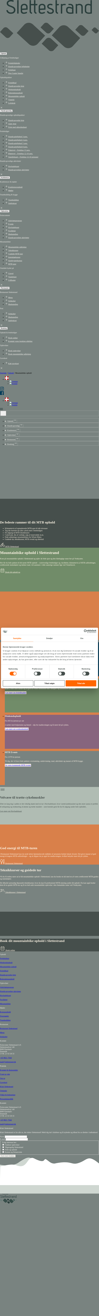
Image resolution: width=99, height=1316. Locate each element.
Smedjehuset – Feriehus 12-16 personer (23, 157)
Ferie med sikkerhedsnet (17, 127)
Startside (3, 373)
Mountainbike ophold (16, 96)
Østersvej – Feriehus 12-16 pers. (20, 154)
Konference (5, 177)
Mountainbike (5, 1004)
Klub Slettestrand (6, 1087)
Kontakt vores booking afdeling (20, 341)
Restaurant (5, 288)
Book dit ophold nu (12, 572)
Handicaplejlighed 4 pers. (18, 140)
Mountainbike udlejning (17, 247)
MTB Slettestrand (12, 547)
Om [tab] (81, 638)
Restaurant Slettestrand (14, 863)
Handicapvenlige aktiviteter (18, 170)
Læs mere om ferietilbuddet (15, 693)
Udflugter (12, 280)
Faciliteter (12, 231)
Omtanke (3, 1091)
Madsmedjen (13, 234)
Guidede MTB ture (15, 254)
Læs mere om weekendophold (16, 729)
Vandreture (12, 277)
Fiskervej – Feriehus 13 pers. (19, 150)
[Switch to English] (13, 384)
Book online (13, 338)
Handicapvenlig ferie (16, 86)
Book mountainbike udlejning (19, 354)
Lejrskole (11, 103)
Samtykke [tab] (17, 638)
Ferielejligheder (14, 63)
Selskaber (12, 301)
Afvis (18, 683)
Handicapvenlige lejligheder (19, 67)
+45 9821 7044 (6, 1058)
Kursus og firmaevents (13, 1152)
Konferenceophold (15, 187)
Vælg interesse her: (9, 1142)
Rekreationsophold (15, 93)
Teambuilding (13, 200)
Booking (4, 328)
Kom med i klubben (7, 1156)
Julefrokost (12, 203)
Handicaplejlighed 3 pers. (18, 137)
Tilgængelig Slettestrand (14, 1147)
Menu (10, 298)
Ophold (3, 53)
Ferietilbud (12, 83)
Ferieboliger (4, 958)
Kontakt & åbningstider (9, 1070)
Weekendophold (14, 90)
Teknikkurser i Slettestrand (15, 892)
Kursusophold (5, 1012)
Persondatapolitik (6, 1099)
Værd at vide (5, 1074)
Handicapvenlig (6, 111)
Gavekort (3, 1082)
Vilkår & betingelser (7, 1095)
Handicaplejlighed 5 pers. (18, 143)
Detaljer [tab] (49, 638)
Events (10, 224)
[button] (49, 108)
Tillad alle (81, 683)
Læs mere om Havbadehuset (11, 811)
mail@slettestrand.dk (8, 1062)
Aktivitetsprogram (15, 221)
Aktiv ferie (12, 124)
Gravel (10, 273)
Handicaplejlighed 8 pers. (18, 147)
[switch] (37, 674)
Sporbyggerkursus (15, 261)
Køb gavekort (13, 364)
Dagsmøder (4, 1016)
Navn (2, 1137)
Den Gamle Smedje (15, 73)
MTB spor (12, 264)
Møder (10, 191)
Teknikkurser (13, 250)
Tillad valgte (49, 683)
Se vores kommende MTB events (18, 765)
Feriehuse (12, 70)
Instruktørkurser (14, 257)
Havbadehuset (13, 166)
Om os (2, 1078)
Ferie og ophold (11, 1150)
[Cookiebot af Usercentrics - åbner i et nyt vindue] (85, 631)
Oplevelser (4, 211)
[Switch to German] (14, 381)
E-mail (2, 1139)
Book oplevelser (14, 351)
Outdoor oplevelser (12, 1145)
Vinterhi (11, 100)
